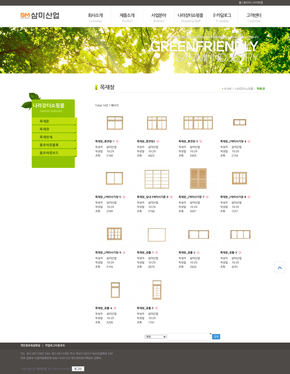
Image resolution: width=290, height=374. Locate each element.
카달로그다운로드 (55, 345)
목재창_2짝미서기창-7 (192, 197)
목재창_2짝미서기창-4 (233, 141)
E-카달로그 (222, 15)
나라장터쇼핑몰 (190, 15)
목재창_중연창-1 (105, 141)
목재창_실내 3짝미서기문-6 (153, 197)
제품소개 (127, 15)
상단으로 (279, 267)
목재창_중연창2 (146, 141)
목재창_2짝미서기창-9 (108, 252)
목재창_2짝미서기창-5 (108, 197)
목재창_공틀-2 (187, 252)
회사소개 (95, 15)
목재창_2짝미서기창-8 (233, 197)
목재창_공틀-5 (145, 308)
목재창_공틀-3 (229, 252)
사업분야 (158, 15)
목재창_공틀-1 (145, 252)
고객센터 (253, 15)
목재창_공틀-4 (104, 308)
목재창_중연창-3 (188, 141)
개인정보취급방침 (30, 345)
